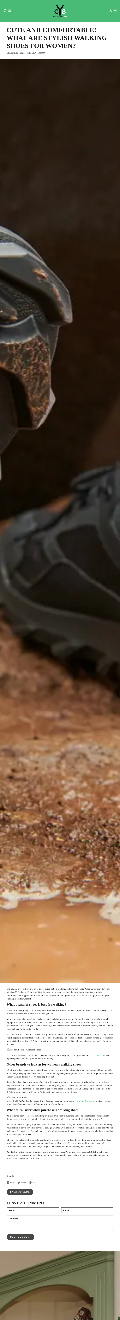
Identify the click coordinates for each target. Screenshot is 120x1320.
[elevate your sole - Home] (60, 10)
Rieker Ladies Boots (85, 1101)
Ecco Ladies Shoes (97, 1055)
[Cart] (115, 10)
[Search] (5, 11)
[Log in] (110, 10)
